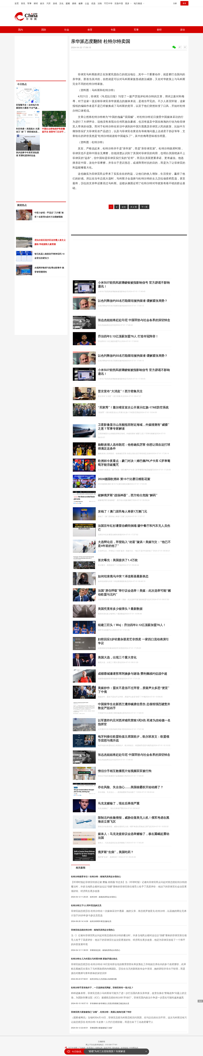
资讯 (23, 3)
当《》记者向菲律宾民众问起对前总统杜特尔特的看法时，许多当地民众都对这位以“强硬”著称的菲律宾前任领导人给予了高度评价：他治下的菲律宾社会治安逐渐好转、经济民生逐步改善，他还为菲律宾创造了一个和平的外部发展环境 (129, 940)
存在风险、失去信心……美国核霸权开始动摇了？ (130, 787)
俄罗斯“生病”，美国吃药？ (116, 852)
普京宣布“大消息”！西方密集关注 (120, 391)
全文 (124, 206)
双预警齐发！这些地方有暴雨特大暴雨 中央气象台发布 (28, 107)
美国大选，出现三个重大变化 (117, 657)
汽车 (49, 3)
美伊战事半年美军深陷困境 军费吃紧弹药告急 (27, 154)
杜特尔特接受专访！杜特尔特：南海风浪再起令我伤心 (96, 876)
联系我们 (90, 1047)
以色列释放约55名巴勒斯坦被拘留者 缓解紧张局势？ (132, 300)
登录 (184, 3)
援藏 (68, 3)
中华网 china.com (27, 16)
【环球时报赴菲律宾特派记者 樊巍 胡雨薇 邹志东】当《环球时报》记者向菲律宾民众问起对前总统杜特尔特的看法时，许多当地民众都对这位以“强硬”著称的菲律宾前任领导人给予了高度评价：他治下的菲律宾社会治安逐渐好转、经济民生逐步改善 (129, 886)
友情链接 (124, 1047)
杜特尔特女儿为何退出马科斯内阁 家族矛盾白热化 (94, 958)
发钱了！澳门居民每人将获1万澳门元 (122, 511)
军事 (29, 3)
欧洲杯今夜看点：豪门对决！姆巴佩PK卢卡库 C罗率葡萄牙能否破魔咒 (134, 462)
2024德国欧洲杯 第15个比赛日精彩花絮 (124, 479)
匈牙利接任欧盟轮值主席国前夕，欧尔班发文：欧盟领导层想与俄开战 (133, 738)
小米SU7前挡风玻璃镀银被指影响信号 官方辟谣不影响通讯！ (134, 284)
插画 (74, 3)
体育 (90, 29)
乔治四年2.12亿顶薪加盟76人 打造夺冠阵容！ (128, 336)
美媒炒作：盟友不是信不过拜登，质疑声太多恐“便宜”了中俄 (133, 689)
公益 (87, 3)
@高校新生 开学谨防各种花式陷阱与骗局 (110, 1051)
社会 (66, 29)
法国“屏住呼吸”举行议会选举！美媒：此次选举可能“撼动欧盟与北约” (134, 592)
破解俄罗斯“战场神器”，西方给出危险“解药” (127, 495)
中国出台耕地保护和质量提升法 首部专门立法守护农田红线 (54, 131)
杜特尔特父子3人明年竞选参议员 (86, 905)
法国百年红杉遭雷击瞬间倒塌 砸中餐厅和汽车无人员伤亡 (134, 527)
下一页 (144, 206)
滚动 (182, 29)
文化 (61, 3)
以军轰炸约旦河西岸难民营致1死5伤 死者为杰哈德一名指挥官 (134, 722)
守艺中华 (108, 3)
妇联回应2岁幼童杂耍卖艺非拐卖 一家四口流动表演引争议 (133, 641)
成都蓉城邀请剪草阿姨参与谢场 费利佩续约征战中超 (132, 673)
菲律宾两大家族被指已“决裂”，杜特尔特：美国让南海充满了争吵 (101, 1011)
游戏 (55, 3)
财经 (36, 3)
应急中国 (119, 3)
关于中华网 (72, 1047)
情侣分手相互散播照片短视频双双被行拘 (124, 771)
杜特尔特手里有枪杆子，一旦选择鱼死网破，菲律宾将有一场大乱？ (102, 987)
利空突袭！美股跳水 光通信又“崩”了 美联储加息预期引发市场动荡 (28, 131)
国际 (43, 29)
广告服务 (82, 1047)
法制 (100, 3)
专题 (113, 29)
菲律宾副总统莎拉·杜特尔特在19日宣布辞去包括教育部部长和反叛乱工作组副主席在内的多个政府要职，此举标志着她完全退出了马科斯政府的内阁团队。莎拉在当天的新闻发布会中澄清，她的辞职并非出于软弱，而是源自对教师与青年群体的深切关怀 (128, 968)
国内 (20, 29)
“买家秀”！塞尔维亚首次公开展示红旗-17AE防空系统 (133, 407)
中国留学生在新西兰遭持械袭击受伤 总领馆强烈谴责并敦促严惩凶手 (134, 706)
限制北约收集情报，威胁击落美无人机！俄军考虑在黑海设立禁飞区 (133, 819)
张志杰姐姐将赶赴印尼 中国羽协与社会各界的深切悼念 (134, 320)
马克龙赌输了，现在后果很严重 (119, 803)
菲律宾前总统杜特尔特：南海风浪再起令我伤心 (93, 929)
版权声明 (107, 1047)
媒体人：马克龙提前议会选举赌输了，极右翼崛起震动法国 (133, 835)
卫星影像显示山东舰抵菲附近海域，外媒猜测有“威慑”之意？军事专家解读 (133, 426)
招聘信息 (99, 1047)
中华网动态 (133, 1047)
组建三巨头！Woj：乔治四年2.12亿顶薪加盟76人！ (132, 625)
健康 (80, 3)
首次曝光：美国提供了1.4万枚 (118, 560)
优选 (93, 3)
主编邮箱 (101, 1041)
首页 (17, 3)
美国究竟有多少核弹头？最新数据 (120, 608)
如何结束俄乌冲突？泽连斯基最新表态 (123, 576)
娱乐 (42, 3)
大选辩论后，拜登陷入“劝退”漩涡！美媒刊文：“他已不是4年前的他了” (134, 544)
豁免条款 (115, 1047)
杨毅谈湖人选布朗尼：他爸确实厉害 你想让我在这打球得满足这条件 (134, 446)
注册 (175, 3)
